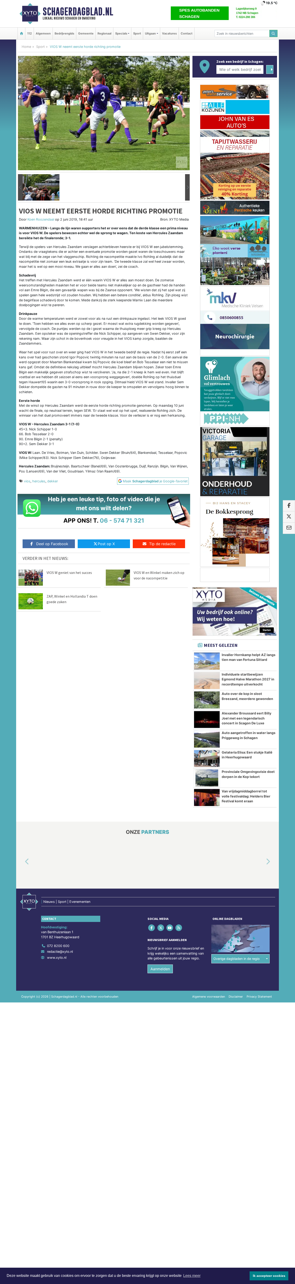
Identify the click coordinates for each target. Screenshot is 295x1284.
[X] (160, 928)
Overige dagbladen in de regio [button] (236, 959)
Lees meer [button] (192, 1276)
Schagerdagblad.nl (78, 11)
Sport (137, 33)
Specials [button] (121, 33)
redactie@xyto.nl (60, 952)
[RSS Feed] (179, 928)
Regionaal (104, 33)
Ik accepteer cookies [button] (269, 1276)
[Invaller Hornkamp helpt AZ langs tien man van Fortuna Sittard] (207, 661)
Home (26, 47)
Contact (186, 33)
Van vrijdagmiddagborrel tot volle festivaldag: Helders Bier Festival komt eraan (246, 796)
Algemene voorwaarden (208, 996)
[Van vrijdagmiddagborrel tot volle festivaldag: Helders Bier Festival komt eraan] (207, 797)
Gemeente (86, 33)
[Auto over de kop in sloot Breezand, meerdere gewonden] (207, 700)
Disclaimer (236, 996)
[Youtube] (169, 928)
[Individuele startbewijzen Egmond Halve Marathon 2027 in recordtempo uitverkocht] (207, 680)
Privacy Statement (259, 996)
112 (29, 33)
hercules (38, 481)
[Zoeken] (273, 33)
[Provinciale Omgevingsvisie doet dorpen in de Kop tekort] (207, 778)
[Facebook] (152, 928)
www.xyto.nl (56, 957)
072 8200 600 (58, 946)
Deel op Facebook (52, 543)
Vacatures (169, 33)
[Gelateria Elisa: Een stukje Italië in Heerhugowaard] (207, 758)
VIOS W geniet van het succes (69, 572)
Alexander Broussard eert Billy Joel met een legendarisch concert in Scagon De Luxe (246, 718)
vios (27, 481)
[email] (289, 528)
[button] (20, 187)
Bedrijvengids (64, 33)
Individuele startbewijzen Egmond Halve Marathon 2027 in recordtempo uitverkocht (248, 679)
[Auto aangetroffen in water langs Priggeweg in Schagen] (207, 739)
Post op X (106, 543)
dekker (52, 481)
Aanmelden (160, 969)
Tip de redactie (162, 543)
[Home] (21, 33)
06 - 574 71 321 (122, 520)
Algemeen (43, 33)
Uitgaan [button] (150, 33)
